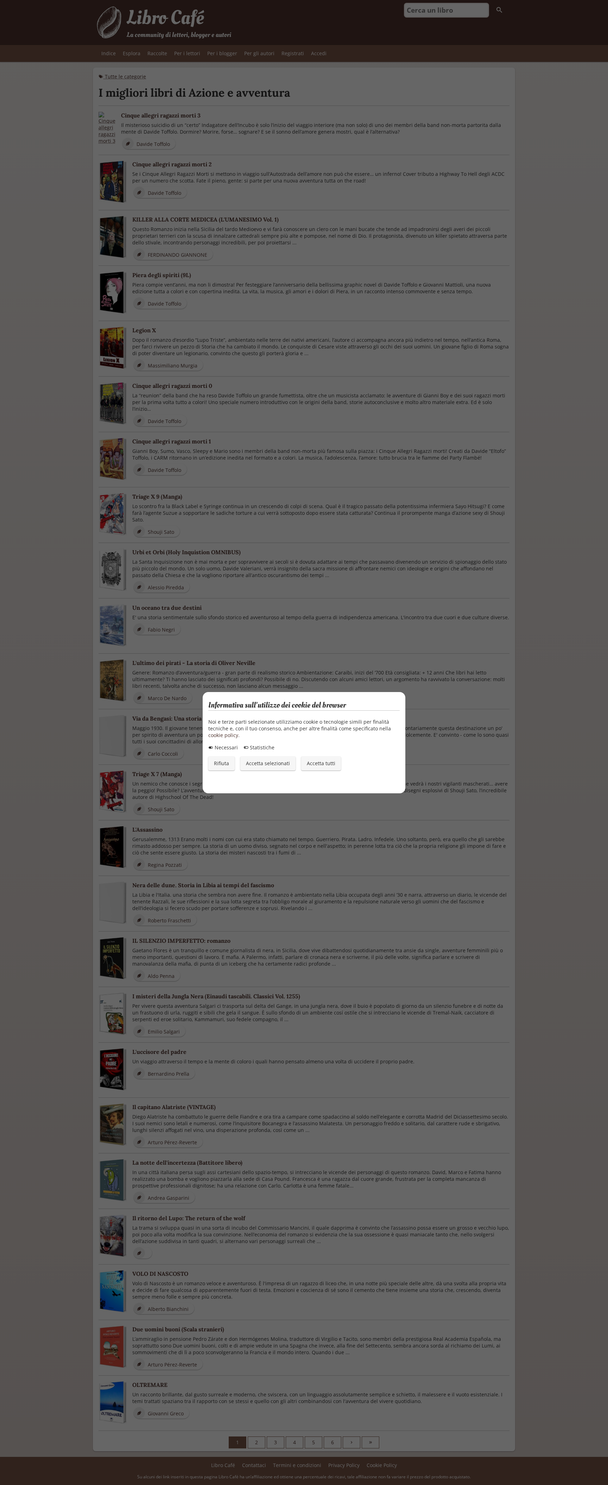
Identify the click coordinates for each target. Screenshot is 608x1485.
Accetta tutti (321, 763)
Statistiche (261, 747)
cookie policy (223, 735)
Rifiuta (221, 763)
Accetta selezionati (268, 763)
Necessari (225, 747)
